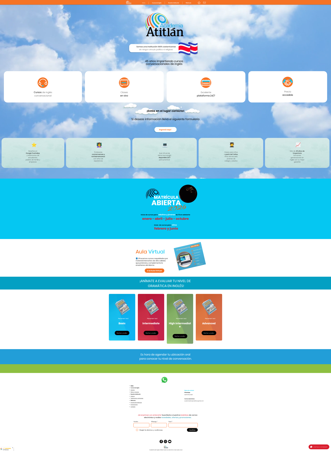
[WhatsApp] (164, 379)
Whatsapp (154, 421)
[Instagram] (165, 441)
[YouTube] (169, 441)
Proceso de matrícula (136, 402)
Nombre (136, 421)
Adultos (133, 390)
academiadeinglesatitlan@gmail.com (194, 401)
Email (170, 421)
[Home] (199, 3)
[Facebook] (161, 441)
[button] (157, 3)
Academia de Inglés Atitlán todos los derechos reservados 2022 (165, 449)
